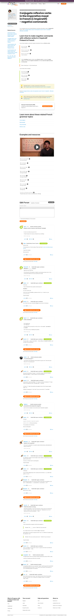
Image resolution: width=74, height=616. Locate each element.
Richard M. (26, 266)
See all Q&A (51, 202)
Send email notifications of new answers (28, 218)
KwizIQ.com (55, 600)
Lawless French (34, 3)
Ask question (23, 221)
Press (39, 605)
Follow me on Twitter (56, 607)
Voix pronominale (23, 124)
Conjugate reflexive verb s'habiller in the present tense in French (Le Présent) (12, 40)
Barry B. (24, 564)
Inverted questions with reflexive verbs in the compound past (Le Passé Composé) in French (12, 52)
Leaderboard (10, 606)
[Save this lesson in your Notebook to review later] (12, 23)
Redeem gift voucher (26, 610)
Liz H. (24, 574)
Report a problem (10, 26)
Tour (8, 603)
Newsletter (25, 605)
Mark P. (25, 318)
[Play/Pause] (29, 46)
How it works (22, 3)
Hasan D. (25, 380)
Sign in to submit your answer (31, 259)
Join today (35, 261)
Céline (24, 243)
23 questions (10, 25)
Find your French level (47, 106)
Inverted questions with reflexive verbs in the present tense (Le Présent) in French (12, 46)
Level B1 (31, 10)
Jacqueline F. (25, 554)
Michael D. (26, 441)
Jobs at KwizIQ (40, 603)
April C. (25, 226)
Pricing (40, 3)
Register (24, 600)
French (21, 10)
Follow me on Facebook (57, 605)
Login (24, 603)
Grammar (27, 10)
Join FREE (64, 3)
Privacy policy (10, 615)
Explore (27, 3)
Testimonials (10, 608)
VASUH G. (26, 404)
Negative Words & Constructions (39, 10)
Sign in (44, 3)
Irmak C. (25, 357)
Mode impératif (22, 122)
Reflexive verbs (22, 126)
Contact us (40, 607)
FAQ (38, 600)
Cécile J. (25, 283)
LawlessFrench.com (56, 603)
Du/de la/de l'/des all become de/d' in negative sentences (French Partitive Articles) (12, 34)
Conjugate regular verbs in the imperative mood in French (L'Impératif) (38, 86)
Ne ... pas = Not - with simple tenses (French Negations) (12, 57)
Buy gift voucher (26, 607)
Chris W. (25, 301)
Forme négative (22, 120)
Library (24, 10)
